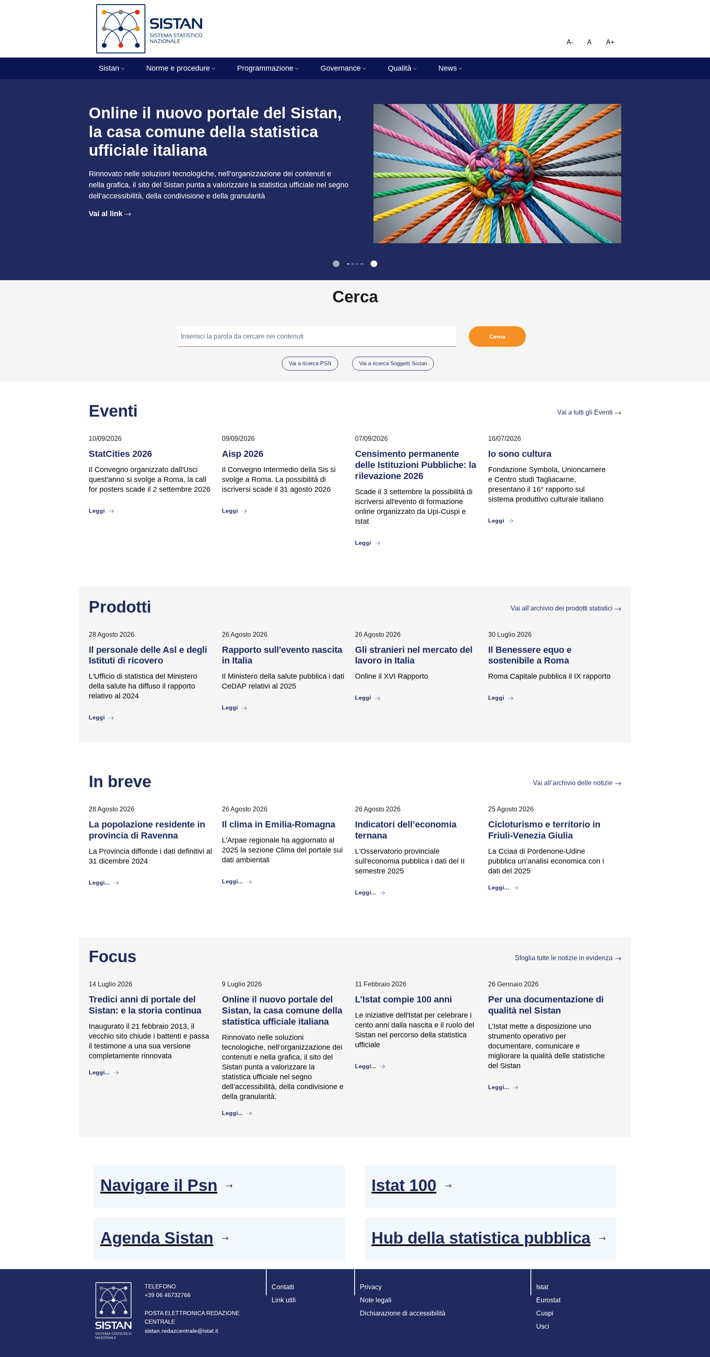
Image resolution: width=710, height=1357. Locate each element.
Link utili (284, 1300)
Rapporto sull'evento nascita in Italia (282, 655)
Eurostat (548, 1300)
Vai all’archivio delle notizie (573, 782)
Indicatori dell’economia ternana (405, 830)
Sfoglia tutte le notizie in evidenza (564, 957)
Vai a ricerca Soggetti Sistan (393, 363)
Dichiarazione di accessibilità (402, 1313)
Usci (542, 1326)
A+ (610, 42)
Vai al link (105, 214)
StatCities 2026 (120, 454)
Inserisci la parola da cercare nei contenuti (242, 336)
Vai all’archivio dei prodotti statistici (562, 608)
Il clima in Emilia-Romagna (278, 824)
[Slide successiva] (374, 263)
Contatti (283, 1286)
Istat (542, 1286)
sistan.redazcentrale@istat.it (181, 1330)
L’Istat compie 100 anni (403, 999)
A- (570, 42)
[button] (112, 68)
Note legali (376, 1300)
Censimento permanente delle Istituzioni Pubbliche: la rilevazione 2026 (415, 465)
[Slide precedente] (336, 263)
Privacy (371, 1286)
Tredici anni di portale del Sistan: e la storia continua (145, 1005)
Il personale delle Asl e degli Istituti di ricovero (148, 655)
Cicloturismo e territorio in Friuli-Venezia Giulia (544, 830)
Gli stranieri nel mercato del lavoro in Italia (414, 655)
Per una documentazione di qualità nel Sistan (546, 1005)
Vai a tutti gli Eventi (585, 412)
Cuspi (544, 1313)
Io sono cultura (519, 454)
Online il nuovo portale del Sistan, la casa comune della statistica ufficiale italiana (282, 1010)
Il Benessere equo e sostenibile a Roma (530, 655)
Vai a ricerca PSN (310, 363)
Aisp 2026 (242, 454)
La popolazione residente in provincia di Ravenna (147, 830)
